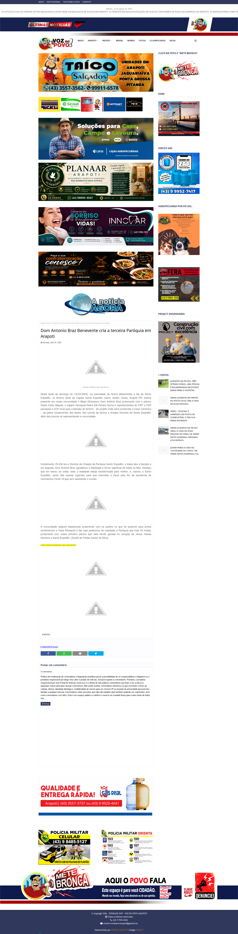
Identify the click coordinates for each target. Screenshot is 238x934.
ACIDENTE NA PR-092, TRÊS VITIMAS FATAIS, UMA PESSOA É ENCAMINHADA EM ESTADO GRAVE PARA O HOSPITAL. (184, 386)
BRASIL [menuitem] (119, 40)
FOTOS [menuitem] (142, 40)
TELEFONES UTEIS (71, 2)
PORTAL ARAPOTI (119, 929)
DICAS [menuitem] (172, 40)
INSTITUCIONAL (53, 2)
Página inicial (46, 323)
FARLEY (139, 929)
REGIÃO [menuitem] (106, 40)
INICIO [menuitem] (81, 40)
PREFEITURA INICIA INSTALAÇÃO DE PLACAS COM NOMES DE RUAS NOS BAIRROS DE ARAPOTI (107, 12)
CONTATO (87, 2)
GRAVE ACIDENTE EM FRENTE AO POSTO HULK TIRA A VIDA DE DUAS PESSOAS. (184, 400)
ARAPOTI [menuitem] (92, 40)
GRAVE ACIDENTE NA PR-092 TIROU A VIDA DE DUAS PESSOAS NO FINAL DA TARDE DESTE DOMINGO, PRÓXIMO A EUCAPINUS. (184, 433)
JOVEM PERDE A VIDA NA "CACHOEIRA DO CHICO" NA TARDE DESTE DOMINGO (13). (184, 450)
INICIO (41, 2)
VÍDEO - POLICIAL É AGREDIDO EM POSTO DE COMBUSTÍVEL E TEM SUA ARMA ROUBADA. (182, 416)
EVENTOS (56, 323)
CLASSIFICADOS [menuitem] (157, 40)
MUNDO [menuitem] (131, 40)
